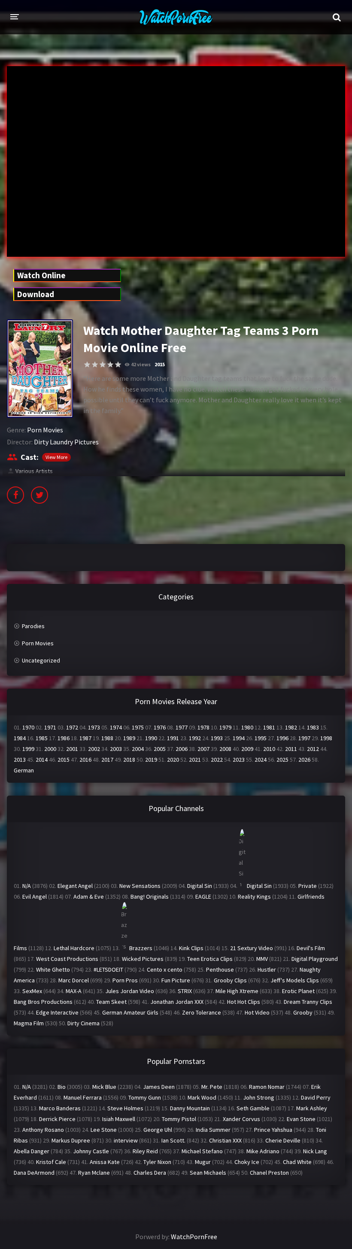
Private (307, 886)
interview (126, 1140)
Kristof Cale (51, 1162)
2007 (203, 749)
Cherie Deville (282, 1140)
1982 (291, 727)
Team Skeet (111, 1002)
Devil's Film (311, 948)
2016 (85, 759)
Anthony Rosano (43, 1130)
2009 (247, 749)
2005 (160, 749)
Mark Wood (202, 1097)
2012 (313, 749)
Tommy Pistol (179, 1119)
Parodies (33, 626)
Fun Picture (175, 980)
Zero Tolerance (201, 1012)
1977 (182, 727)
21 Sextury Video (251, 948)
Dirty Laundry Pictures (66, 442)
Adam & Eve (88, 896)
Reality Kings (254, 896)
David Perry (316, 1097)
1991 (173, 738)
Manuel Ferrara (83, 1097)
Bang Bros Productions (43, 1002)
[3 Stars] (102, 364)
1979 (225, 727)
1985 (42, 738)
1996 (282, 738)
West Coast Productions (67, 959)
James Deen (159, 1087)
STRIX (185, 991)
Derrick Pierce (57, 1119)
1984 (20, 738)
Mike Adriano (262, 1151)
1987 (85, 738)
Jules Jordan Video (129, 991)
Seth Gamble (253, 1108)
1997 (304, 738)
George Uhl (157, 1130)
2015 (160, 364)
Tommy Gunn (144, 1097)
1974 (116, 727)
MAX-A (74, 991)
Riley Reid (145, 1151)
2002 (94, 749)
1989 (129, 738)
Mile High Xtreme (236, 991)
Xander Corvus (241, 1119)
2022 (217, 759)
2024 (261, 759)
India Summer (213, 1130)
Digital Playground (314, 959)
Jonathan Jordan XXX (176, 1002)
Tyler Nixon (157, 1162)
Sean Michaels (208, 1172)
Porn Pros (125, 980)
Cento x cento (164, 969)
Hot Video (257, 1012)
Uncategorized (41, 660)
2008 (225, 749)
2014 (42, 759)
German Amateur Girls (130, 1012)
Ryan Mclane (94, 1172)
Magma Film (29, 1023)
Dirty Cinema (83, 1023)
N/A (26, 886)
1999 (28, 749)
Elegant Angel (75, 886)
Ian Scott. (173, 1140)
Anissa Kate (105, 1162)
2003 (116, 749)
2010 (269, 749)
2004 (138, 749)
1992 (195, 738)
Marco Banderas (60, 1108)
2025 (282, 759)
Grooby (303, 1012)
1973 (94, 727)
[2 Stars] (95, 364)
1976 (160, 727)
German (24, 770)
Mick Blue (104, 1087)
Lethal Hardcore (74, 948)
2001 (72, 749)
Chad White (297, 1162)
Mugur (203, 1162)
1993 (217, 738)
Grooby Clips (230, 980)
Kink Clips (191, 948)
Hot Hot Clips (243, 1002)
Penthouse (220, 969)
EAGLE (203, 896)
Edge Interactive (57, 1012)
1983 (313, 727)
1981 (269, 727)
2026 (304, 759)
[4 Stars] (110, 364)
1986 (64, 738)
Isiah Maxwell (118, 1119)
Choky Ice (246, 1162)
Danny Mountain (190, 1108)
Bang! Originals (149, 896)
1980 (247, 727)
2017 (107, 759)
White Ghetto (53, 969)
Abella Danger (31, 1151)
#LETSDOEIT (108, 969)
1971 (50, 727)
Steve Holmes (125, 1108)
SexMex (32, 991)
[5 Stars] (118, 364)
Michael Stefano (202, 1151)
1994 (239, 738)
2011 (291, 749)
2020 (173, 759)
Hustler (267, 969)
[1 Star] (87, 364)
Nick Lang (315, 1151)
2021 (195, 759)
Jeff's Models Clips (294, 980)
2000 (50, 749)
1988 (107, 738)
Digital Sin (199, 886)
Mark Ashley (311, 1108)
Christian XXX (225, 1140)
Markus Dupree (71, 1140)
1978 (203, 727)
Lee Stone (104, 1130)
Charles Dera (150, 1172)
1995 (261, 738)
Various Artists (34, 471)
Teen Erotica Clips (210, 959)
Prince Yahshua (273, 1130)
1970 (28, 727)
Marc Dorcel (73, 980)
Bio (62, 1087)
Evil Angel (34, 896)
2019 (151, 759)
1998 (326, 738)
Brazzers (140, 948)
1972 (72, 727)
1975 (138, 727)
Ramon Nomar (267, 1087)
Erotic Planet (298, 991)
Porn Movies (45, 429)
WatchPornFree (194, 1236)
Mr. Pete (211, 1087)
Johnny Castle (91, 1151)
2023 (239, 759)
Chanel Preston (269, 1172)
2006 (182, 749)
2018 (129, 759)
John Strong (258, 1097)
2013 (20, 759)
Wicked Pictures (143, 959)
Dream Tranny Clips (308, 1002)
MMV (262, 959)
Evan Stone (301, 1119)
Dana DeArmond (34, 1172)
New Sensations (140, 886)
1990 (151, 738)
